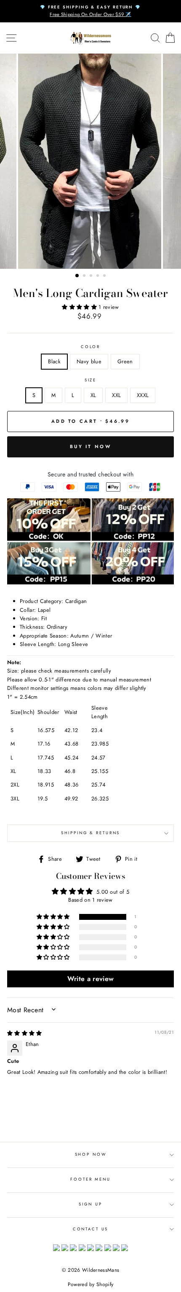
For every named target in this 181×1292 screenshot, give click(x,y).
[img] (24, 1033)
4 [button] (98, 276)
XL (93, 395)
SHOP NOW (90, 1154)
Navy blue (89, 361)
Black (54, 361)
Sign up (90, 1204)
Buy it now (90, 446)
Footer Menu (90, 1179)
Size (90, 380)
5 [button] (105, 276)
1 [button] (77, 276)
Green (125, 361)
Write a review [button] (90, 979)
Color (90, 347)
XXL (116, 395)
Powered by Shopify (91, 1284)
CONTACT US (91, 1229)
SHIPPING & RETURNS (90, 833)
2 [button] (85, 276)
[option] (90, 11)
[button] (80, 307)
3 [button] (92, 276)
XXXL (143, 395)
